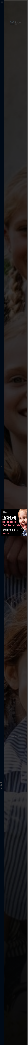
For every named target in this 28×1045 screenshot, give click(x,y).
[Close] (26, 510)
